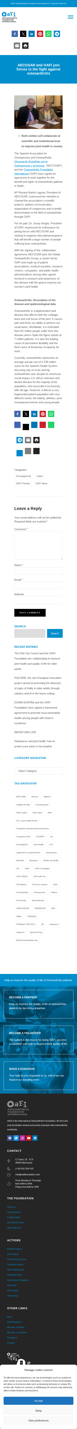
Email (18, 579)
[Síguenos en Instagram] (22, 1138)
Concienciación (42, 805)
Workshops (12, 1296)
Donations (12, 1337)
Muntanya (33, 860)
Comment (21, 529)
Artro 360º (12, 1285)
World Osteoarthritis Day (27, 940)
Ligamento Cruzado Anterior (28, 852)
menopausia (51, 852)
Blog (9, 1317)
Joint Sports (13, 1254)
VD (42, 924)
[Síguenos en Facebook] (10, 1138)
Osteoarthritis (22, 892)
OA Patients (21, 884)
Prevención (21, 900)
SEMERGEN (40, 908)
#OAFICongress (15, 1249)
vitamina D (54, 924)
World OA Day (36, 932)
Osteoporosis (39, 892)
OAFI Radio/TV (14, 1322)
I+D (51, 837)
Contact (11, 1343)
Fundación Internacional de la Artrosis (32, 828)
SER (53, 908)
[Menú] (70, 17)
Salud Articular (38, 900)
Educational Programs (18, 1280)
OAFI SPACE (22, 876)
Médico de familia (51, 860)
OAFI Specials (14, 1228)
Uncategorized (23, 476)
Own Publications (15, 1270)
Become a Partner (16, 1327)
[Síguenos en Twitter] (16, 1138)
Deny (38, 1410)
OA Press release (39, 884)
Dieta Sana (37, 812)
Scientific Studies (15, 1264)
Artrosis (34, 797)
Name (18, 565)
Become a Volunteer (17, 1332)
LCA (51, 844)
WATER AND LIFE (25, 732)
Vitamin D (20, 932)
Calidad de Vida (23, 805)
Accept (38, 1400)
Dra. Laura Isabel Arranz (27, 821)
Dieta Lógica (21, 812)
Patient (54, 892)
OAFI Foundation (42, 868)
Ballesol (47, 797)
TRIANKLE (32, 916)
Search (20, 626)
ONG (55, 884)
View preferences (38, 1420)
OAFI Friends (23, 483)
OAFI (27, 868)
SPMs (18, 916)
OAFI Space (13, 1290)
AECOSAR (21, 797)
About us (11, 1207)
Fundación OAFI (23, 837)
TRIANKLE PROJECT (26, 924)
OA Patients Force (16, 1222)
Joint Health (38, 844)
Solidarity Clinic (14, 1275)
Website (19, 594)
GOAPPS (40, 837)
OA (17, 868)
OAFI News (42, 483)
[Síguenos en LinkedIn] (35, 1138)
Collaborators (13, 1217)
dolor (50, 812)
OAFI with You (39, 876)
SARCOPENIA (22, 908)
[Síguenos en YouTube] (28, 1138)
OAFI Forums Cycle (16, 1259)
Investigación (22, 844)
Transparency (14, 1212)
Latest (40, 476)
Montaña (20, 860)
